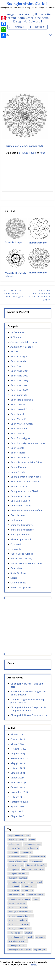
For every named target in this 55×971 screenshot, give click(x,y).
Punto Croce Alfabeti (21, 553)
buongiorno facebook (18, 873)
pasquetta (40, 937)
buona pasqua (36, 861)
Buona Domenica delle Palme (26, 462)
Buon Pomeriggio (20, 438)
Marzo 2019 (17, 777)
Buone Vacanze (18, 486)
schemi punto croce (17, 945)
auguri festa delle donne (19, 835)
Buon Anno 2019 (19, 370)
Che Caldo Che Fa (20, 500)
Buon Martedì (18, 418)
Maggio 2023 (17, 753)
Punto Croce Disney (21, 558)
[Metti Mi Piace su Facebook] (38, 28)
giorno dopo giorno (17, 903)
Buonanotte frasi (38, 856)
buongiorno (14, 869)
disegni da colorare (35, 895)
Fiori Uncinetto (18, 515)
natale (30, 937)
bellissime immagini (33, 844)
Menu (6, 34)
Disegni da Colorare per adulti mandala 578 (40, 295)
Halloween (16, 519)
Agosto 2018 (17, 806)
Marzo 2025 (17, 734)
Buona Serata (17, 471)
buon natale (14, 890)
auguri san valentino (17, 840)
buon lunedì (14, 886)
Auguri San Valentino (21, 346)
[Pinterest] (3, 18)
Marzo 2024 (17, 743)
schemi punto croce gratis (20, 950)
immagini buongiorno (18, 920)
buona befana (14, 848)
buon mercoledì (28, 886)
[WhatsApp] (3, 30)
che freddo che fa (16, 895)
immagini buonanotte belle (20, 911)
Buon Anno (16, 365)
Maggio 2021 (17, 772)
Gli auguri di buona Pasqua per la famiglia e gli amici (28, 709)
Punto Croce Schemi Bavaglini (26, 563)
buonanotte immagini (18, 861)
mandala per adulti (16, 937)
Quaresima (16, 568)
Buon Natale (17, 433)
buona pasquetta (16, 865)
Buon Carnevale (18, 394)
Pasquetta (15, 548)
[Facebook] (3, 24)
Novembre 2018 (19, 791)
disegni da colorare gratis (19, 899)
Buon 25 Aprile (18, 361)
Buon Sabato (17, 447)
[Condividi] (3, 36)
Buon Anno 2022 (19, 375)
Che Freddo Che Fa (20, 505)
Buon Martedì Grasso (22, 423)
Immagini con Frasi (20, 534)
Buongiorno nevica (20, 495)
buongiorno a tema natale (33, 869)
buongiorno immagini (18, 878)
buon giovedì (36, 882)
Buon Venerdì (17, 452)
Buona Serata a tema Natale (25, 476)
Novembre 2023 (19, 748)
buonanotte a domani (18, 856)
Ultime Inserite (18, 582)
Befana (14, 351)
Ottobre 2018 (17, 796)
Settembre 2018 (19, 801)
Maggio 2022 (17, 763)
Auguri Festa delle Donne (24, 341)
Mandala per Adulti (20, 539)
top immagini (39, 950)
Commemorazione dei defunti (26, 510)
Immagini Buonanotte (22, 524)
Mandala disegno (14, 242)
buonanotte (26, 852)
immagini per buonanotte (19, 928)
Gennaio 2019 (17, 787)
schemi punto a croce (18, 941)
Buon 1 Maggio (19, 356)
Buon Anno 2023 (19, 380)
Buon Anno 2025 (19, 389)
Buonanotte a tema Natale (24, 481)
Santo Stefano (18, 572)
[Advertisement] (27, 59)
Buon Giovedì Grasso (21, 409)
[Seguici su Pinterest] (17, 28)
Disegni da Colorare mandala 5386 (13, 293)
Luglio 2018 (16, 811)
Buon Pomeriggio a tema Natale (28, 442)
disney (36, 899)
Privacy (34, 965)
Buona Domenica (19, 457)
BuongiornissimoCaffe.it (27, 3)
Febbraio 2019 (18, 782)
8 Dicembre (16, 337)
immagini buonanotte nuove (21, 916)
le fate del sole (15, 933)
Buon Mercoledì (19, 428)
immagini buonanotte (18, 907)
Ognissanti (15, 544)
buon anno (13, 852)
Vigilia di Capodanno (21, 587)
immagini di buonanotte (19, 924)
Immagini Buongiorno (22, 529)
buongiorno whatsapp (18, 882)
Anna (42, 152)
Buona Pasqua (18, 467)
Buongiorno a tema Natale (24, 491)
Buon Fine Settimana (21, 399)
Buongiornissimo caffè (36, 865)
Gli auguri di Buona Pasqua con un (28, 715)
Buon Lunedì (17, 414)
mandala (28, 933)
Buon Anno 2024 (19, 385)
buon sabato (27, 890)
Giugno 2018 (17, 816)
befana (32, 840)
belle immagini (15, 844)
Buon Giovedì (17, 404)
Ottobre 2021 (17, 767)
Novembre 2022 (19, 758)
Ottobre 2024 (17, 739)
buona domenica (31, 848)
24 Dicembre (17, 332)
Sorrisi (13, 577)
